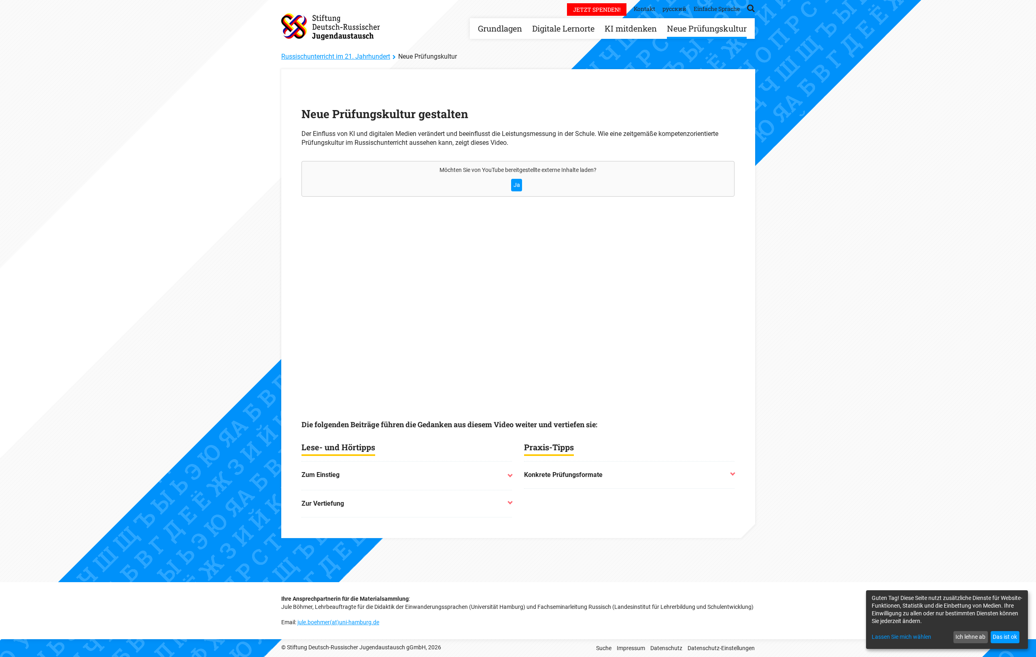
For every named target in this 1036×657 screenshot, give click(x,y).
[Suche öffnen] (751, 7)
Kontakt (644, 9)
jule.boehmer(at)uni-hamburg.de (338, 622)
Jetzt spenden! (596, 9)
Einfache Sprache (717, 9)
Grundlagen (500, 28)
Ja (517, 185)
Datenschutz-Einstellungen (721, 648)
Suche (603, 648)
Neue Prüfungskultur (707, 28)
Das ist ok (1005, 637)
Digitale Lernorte (563, 28)
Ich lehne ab (970, 637)
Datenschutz (666, 648)
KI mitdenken (631, 28)
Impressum (631, 648)
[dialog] (947, 619)
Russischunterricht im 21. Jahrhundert (335, 56)
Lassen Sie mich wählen (901, 637)
